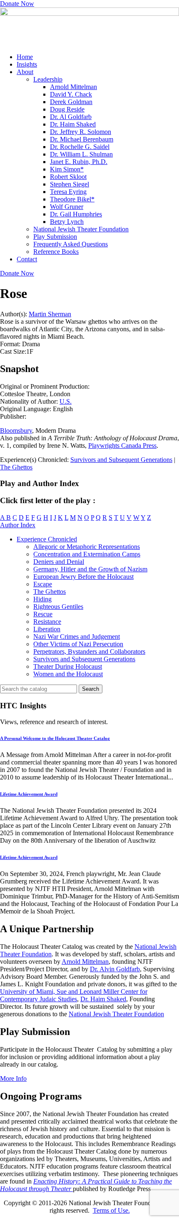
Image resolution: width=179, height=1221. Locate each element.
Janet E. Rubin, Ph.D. (78, 161)
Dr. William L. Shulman (81, 154)
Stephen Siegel (69, 184)
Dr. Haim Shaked (73, 124)
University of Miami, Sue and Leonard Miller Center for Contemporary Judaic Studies (73, 995)
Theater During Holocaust (67, 666)
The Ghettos (16, 467)
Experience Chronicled (47, 539)
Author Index (17, 525)
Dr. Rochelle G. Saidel (79, 146)
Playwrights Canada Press (122, 445)
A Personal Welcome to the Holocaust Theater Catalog (55, 738)
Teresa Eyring (68, 191)
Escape (42, 584)
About (25, 71)
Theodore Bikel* (72, 199)
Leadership (47, 79)
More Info (13, 1078)
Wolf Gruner (66, 206)
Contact (27, 259)
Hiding (42, 599)
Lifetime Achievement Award (28, 794)
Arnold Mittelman (73, 86)
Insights (27, 64)
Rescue (42, 614)
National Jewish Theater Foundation (81, 229)
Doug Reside (67, 109)
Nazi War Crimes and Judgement (76, 636)
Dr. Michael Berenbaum (81, 139)
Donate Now (17, 3)
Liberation (46, 629)
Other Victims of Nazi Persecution (78, 644)
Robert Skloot (68, 176)
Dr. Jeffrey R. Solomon (80, 131)
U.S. (66, 401)
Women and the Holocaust (68, 674)
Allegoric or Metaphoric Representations (86, 546)
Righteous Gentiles (58, 606)
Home (25, 56)
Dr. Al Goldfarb (71, 116)
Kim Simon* (67, 169)
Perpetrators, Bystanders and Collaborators (89, 651)
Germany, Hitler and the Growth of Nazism (90, 569)
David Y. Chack (71, 94)
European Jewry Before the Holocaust (83, 576)
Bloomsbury (16, 430)
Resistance (47, 621)
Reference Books (56, 251)
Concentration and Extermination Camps (86, 554)
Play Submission (55, 236)
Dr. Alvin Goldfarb (115, 969)
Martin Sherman (50, 314)
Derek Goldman (71, 101)
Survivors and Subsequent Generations (121, 459)
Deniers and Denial (58, 561)
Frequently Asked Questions (70, 244)
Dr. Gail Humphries (76, 214)
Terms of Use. (111, 1210)
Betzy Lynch (67, 221)
